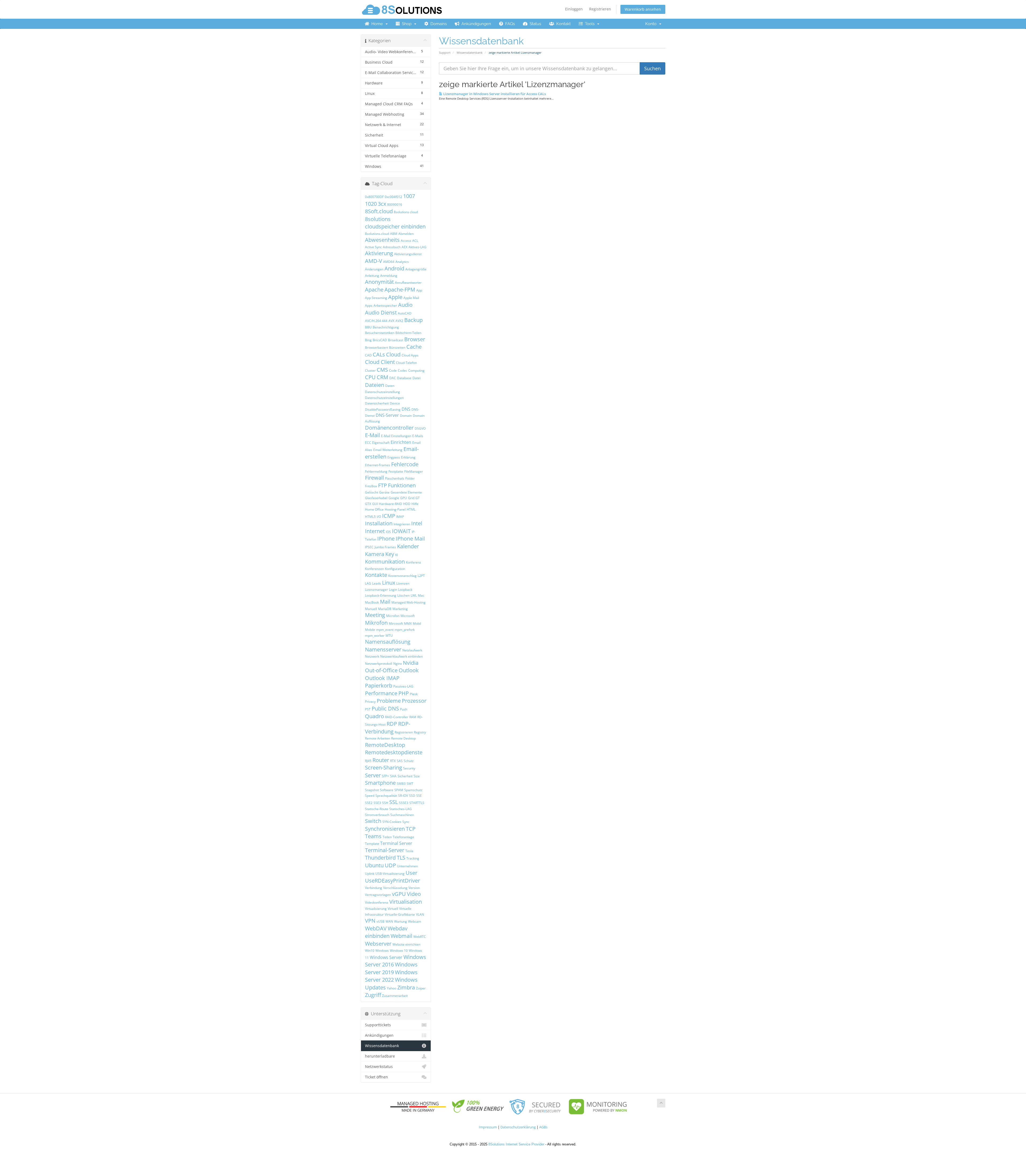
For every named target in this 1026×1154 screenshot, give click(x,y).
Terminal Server (396, 843)
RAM (412, 717)
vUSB (380, 921)
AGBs (543, 1127)
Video (414, 893)
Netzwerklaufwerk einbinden (401, 656)
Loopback (405, 589)
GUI (375, 504)
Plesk (414, 694)
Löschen (403, 595)
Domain (406, 415)
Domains (437, 23)
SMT (410, 783)
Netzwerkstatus (379, 1066)
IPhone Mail (410, 538)
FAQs (509, 23)
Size (417, 776)
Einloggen (574, 8)
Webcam (414, 921)
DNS (406, 409)
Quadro (374, 716)
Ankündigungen (475, 23)
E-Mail (372, 435)
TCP (410, 828)
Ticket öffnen (376, 1077)
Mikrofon (376, 622)
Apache (374, 289)
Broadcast (395, 340)
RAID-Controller (396, 717)
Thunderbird (380, 857)
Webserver (378, 943)
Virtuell (393, 908)
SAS (400, 761)
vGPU (399, 893)
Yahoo (391, 988)
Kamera (374, 554)
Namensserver (383, 649)
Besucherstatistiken (379, 333)
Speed (369, 795)
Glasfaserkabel (376, 498)
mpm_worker (374, 635)
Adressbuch (392, 247)
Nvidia (410, 662)
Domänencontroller (389, 427)
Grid (411, 498)
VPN (370, 920)
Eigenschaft (381, 442)
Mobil (417, 623)
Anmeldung (388, 275)
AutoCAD (404, 313)
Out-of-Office (381, 670)
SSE (419, 795)
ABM (393, 233)
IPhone (386, 538)
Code (393, 370)
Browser (414, 339)
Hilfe (414, 504)
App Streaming (376, 298)
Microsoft (408, 615)
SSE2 (368, 803)
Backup (413, 320)
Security (409, 768)
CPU (370, 377)
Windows (382, 950)
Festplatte (395, 471)
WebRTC (419, 936)
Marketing (400, 609)
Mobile (370, 629)
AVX (391, 320)
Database (404, 378)
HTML (411, 509)
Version (414, 887)
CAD (368, 355)
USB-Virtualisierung (390, 873)
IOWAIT (401, 531)
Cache (414, 346)
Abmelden (406, 233)
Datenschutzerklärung (518, 1127)
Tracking (412, 858)
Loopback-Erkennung (380, 595)
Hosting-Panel (395, 509)
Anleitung (372, 275)
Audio (405, 304)
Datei (417, 378)
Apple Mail (411, 298)
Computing (416, 370)
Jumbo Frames (385, 547)
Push (403, 709)
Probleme (389, 700)
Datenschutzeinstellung (382, 392)
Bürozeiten (397, 347)
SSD (412, 795)
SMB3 (401, 783)
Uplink (369, 873)
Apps (368, 305)
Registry (420, 732)
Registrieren (600, 8)
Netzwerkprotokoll (378, 663)
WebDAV (376, 928)
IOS (388, 532)
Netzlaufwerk (412, 650)
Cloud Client (380, 362)
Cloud (393, 354)
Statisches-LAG (400, 809)
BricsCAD (380, 340)
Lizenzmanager (376, 589)
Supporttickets (378, 1025)
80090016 (394, 204)
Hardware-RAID (390, 504)
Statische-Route (376, 809)
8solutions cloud (406, 212)
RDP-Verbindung (387, 727)
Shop (407, 23)
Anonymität (379, 281)
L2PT (421, 575)
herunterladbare (380, 1056)
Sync (405, 821)
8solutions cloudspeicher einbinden (395, 222)
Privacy (370, 701)
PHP (403, 693)
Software (386, 790)
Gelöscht (371, 492)
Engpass (393, 457)
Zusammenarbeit (395, 995)
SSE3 (377, 803)
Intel (416, 523)
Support (444, 52)
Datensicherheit (377, 403)
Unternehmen (407, 866)
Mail (385, 601)
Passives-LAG (403, 686)
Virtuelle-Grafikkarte (400, 914)
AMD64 (388, 261)
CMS (382, 369)
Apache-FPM (399, 289)
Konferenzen (374, 568)
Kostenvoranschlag (402, 575)
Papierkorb (378, 685)
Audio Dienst (381, 312)
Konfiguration (395, 568)
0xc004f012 (393, 197)
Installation (378, 523)
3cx (382, 203)
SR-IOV (403, 795)
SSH (385, 803)
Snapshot (372, 790)
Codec (402, 370)
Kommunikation (385, 561)
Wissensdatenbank (470, 52)
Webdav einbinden (386, 932)
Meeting (375, 615)
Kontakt (562, 23)
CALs (379, 354)
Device (395, 403)
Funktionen (402, 485)
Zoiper (421, 988)
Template (372, 843)
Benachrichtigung (386, 327)
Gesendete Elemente (406, 492)
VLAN (420, 914)
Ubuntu (374, 865)
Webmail (401, 935)
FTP (382, 485)
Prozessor (414, 700)
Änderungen (374, 269)
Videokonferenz (376, 902)
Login (393, 589)
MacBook (372, 602)
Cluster (370, 370)
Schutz (409, 761)
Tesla (409, 851)
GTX (368, 504)
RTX (393, 761)
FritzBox (371, 486)
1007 (409, 196)
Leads (376, 583)
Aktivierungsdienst (408, 254)
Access (406, 240)
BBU (368, 327)
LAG (368, 583)
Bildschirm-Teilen (408, 333)
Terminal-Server (384, 850)
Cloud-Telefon (406, 362)
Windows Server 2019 (391, 968)
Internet (375, 531)
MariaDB (384, 609)
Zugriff (373, 994)
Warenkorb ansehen (643, 9)
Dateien (374, 384)
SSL (393, 802)
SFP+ (385, 776)
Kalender (408, 546)
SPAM (398, 790)
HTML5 (370, 516)
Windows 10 (399, 950)
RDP (392, 723)
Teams (373, 836)
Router (380, 760)
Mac (421, 595)
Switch (373, 821)
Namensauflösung (387, 641)
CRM (382, 377)
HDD (406, 504)
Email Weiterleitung (387, 450)
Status (534, 23)
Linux (388, 582)
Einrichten (401, 442)
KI (396, 555)
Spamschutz (413, 790)
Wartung (400, 921)
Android (394, 268)
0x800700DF (374, 197)
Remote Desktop (403, 738)
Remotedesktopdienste (393, 752)
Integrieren (402, 524)
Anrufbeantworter (408, 282)
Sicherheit (405, 776)
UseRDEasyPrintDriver (392, 880)
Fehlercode (404, 464)
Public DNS (385, 708)
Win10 (369, 950)
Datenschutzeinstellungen (384, 397)
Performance (381, 693)
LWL (414, 595)
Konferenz (413, 562)
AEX (404, 247)
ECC (368, 442)
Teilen (387, 837)
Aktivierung (379, 253)
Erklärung (408, 457)
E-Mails (417, 436)
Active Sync (373, 247)
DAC (392, 378)
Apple (395, 297)
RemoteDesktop (385, 744)
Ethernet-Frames (377, 465)
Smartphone (380, 782)
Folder (410, 478)
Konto (652, 23)
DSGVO (420, 428)
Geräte (384, 492)
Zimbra (406, 987)
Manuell (371, 609)
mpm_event (385, 629)
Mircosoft (396, 623)
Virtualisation (405, 901)
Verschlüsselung (395, 887)
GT (417, 498)
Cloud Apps (410, 355)
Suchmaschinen (402, 815)
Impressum (488, 1127)
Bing (368, 340)
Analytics (402, 261)
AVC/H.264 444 (376, 320)
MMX (408, 623)
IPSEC (369, 547)
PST (368, 709)
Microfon (392, 615)
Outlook (409, 670)
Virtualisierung (376, 908)
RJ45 (368, 761)
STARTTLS (416, 803)
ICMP (388, 515)
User (411, 872)
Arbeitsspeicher (385, 305)
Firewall (374, 477)
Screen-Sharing (383, 767)
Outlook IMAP (382, 678)
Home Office (374, 509)
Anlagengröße (415, 269)
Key (389, 554)
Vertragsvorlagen (378, 894)
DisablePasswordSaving (383, 409)
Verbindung (373, 887)
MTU (389, 635)
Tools (590, 23)
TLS (401, 857)
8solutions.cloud (377, 233)
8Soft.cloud (379, 211)
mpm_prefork (405, 629)
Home (377, 23)
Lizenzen (402, 583)
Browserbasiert (376, 347)
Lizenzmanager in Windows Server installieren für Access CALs (494, 93)
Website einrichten (406, 944)
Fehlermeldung (376, 471)
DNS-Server (387, 415)
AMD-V (373, 261)
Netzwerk (372, 656)
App (419, 290)
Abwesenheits (382, 239)
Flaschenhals (394, 478)
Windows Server (386, 957)
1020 (371, 203)
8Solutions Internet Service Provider (516, 1144)
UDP (390, 865)
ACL (415, 240)
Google (393, 498)
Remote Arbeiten (377, 738)
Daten (389, 385)
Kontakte (376, 574)
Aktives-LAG (417, 247)
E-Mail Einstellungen (396, 436)
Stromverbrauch (377, 815)
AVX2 (399, 320)
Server (373, 775)
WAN (389, 921)
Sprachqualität (386, 795)
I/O (379, 516)
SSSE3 (403, 803)
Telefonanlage (403, 837)
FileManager (413, 471)
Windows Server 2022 (391, 976)
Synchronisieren (385, 828)
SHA (393, 776)
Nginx (397, 663)
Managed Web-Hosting (408, 602)
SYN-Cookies (391, 821)
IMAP (400, 516)
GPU (403, 498)
